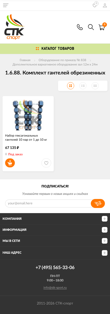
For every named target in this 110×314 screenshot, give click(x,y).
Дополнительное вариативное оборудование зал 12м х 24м (55, 64)
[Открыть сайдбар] (5, 5)
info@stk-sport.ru (55, 287)
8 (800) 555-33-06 (80, 27)
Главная (25, 60)
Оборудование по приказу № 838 (62, 60)
